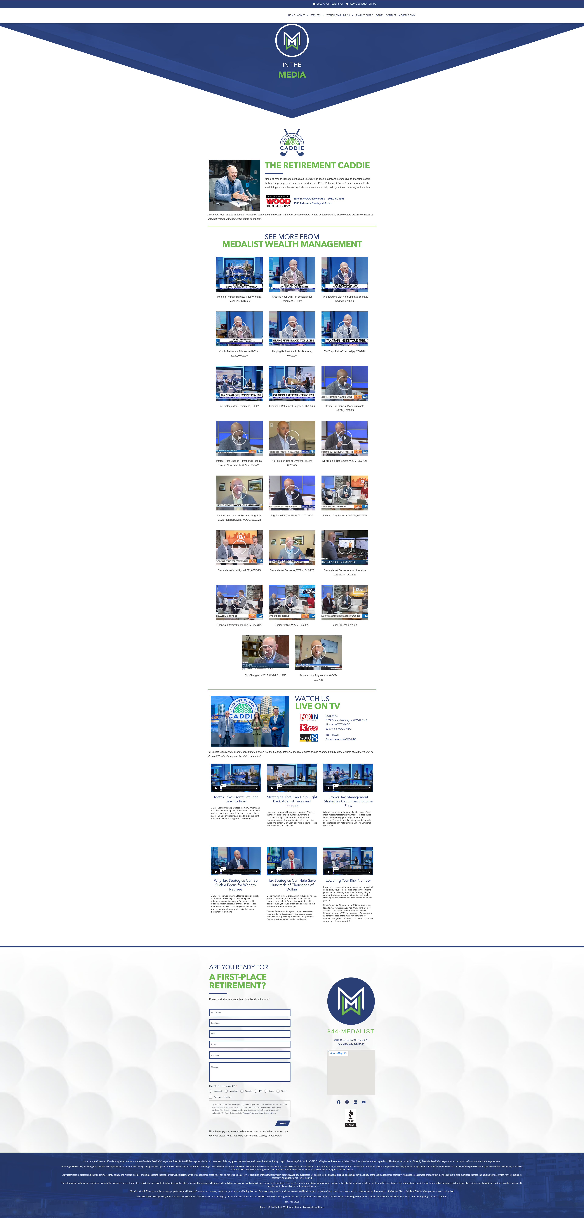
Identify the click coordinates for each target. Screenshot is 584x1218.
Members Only (407, 15)
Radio (271, 1091)
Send (283, 1123)
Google (248, 1091)
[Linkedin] (355, 1102)
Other (283, 1091)
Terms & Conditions (267, 1113)
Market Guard (364, 15)
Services (315, 15)
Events (379, 15)
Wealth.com (334, 15)
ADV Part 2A (278, 1207)
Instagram (233, 1091)
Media (346, 15)
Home (291, 15)
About (301, 15)
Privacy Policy (249, 1113)
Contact (391, 15)
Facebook (218, 1091)
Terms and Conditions (313, 1207)
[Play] (239, 274)
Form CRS (265, 1207)
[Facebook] (338, 1102)
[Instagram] (347, 1102)
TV (260, 1091)
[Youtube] (363, 1102)
